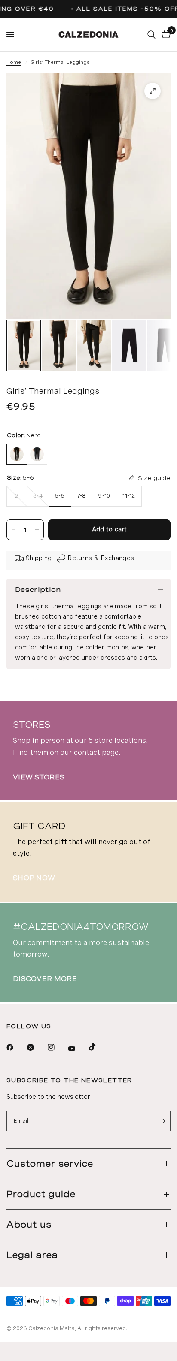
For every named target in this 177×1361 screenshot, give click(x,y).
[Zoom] (152, 91)
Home (13, 62)
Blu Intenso (37, 454)
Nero (16, 454)
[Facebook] (15, 1047)
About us (29, 1224)
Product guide (41, 1194)
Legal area (32, 1255)
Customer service (49, 1164)
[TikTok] (98, 1047)
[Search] (151, 34)
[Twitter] (36, 1047)
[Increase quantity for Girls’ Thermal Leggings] (37, 530)
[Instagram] (57, 1047)
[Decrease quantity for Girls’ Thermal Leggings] (13, 530)
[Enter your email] (162, 1121)
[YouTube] (77, 1048)
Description (38, 589)
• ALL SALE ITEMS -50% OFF (123, 9)
